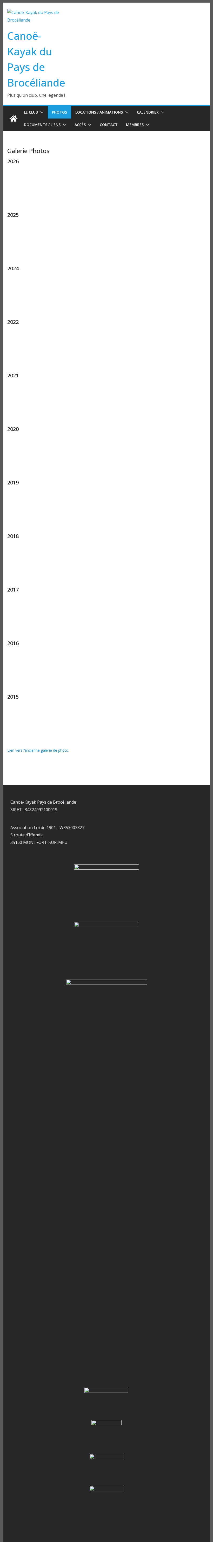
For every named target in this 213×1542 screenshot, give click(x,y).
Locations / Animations (99, 112)
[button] (41, 112)
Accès (80, 124)
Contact (109, 124)
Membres (135, 124)
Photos (59, 112)
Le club (31, 112)
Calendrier (148, 112)
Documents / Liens (42, 124)
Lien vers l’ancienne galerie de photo (37, 750)
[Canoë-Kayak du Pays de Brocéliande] (13, 118)
